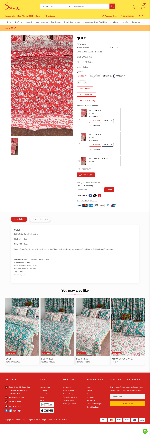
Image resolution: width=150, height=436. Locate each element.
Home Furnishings (41, 22)
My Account (67, 387)
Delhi (88, 394)
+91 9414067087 (15, 406)
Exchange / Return (69, 404)
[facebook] (90, 196)
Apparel (29, 22)
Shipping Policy (68, 400)
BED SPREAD (95, 110)
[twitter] (95, 196)
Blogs (42, 397)
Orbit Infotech (62, 420)
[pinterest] (99, 196)
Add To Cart (85, 89)
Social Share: (82, 196)
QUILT (8, 359)
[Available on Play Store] (47, 405)
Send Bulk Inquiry (87, 100)
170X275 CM (95, 121)
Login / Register (68, 390)
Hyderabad (90, 397)
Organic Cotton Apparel (72, 22)
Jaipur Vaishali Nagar (94, 404)
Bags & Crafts (56, 22)
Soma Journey (45, 387)
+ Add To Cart (86, 175)
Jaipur (89, 387)
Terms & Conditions (70, 397)
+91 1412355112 (15, 402)
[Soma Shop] (14, 6)
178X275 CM (95, 76)
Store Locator (50, 16)
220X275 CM (107, 121)
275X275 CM (95, 125)
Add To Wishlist (86, 94)
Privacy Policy (68, 394)
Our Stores (43, 390)
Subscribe (128, 403)
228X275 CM (107, 76)
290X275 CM (120, 76)
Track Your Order (111, 16)
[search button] (112, 6)
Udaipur (89, 390)
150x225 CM (82, 76)
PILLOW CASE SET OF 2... (100, 158)
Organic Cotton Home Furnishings (95, 22)
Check (109, 190)
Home (6, 28)
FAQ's (42, 400)
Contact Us (44, 394)
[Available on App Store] (47, 411)
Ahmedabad (91, 400)
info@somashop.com (16, 397)
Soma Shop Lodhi (93, 407)
